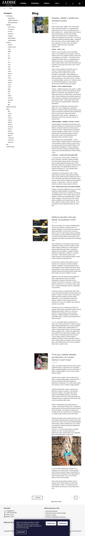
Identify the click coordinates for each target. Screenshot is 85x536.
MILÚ (9, 91)
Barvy (7, 109)
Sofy (9, 65)
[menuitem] (24, 3)
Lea (9, 56)
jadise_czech (10, 515)
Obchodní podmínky (51, 511)
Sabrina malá (12, 47)
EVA (9, 93)
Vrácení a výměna (50, 515)
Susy (9, 76)
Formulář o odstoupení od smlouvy (55, 517)
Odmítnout (51, 523)
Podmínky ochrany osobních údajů (55, 513)
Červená (10, 127)
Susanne (10, 100)
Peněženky (9, 16)
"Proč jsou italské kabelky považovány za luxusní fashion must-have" (64, 357)
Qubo (9, 71)
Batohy (10, 73)
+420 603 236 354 (11, 513)
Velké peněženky (13, 20)
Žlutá (9, 116)
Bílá (9, 111)
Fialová (10, 129)
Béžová (10, 135)
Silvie (9, 69)
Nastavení (21, 532)
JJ (8, 60)
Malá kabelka (11, 38)
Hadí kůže (11, 133)
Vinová (10, 118)
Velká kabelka (12, 40)
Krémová (10, 142)
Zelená (10, 120)
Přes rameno (11, 27)
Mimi (9, 58)
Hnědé (10, 124)
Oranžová (11, 140)
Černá (10, 113)
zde (27, 528)
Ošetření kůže (10, 147)
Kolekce (8, 42)
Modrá (10, 131)
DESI (9, 102)
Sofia (9, 87)
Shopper (10, 36)
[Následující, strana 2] (75, 497)
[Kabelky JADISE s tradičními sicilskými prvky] (40, 25)
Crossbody (11, 29)
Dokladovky (11, 18)
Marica (10, 82)
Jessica (10, 80)
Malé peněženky (12, 22)
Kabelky (8, 25)
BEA (9, 104)
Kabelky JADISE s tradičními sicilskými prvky (65, 19)
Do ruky (10, 31)
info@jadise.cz (10, 511)
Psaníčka (10, 33)
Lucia (9, 85)
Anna (9, 78)
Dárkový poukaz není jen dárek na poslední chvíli (64, 218)
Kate (9, 49)
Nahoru (38, 497)
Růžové (10, 122)
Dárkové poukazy (11, 107)
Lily (9, 53)
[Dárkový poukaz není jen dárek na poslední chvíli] (40, 230)
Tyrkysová (11, 138)
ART (7, 144)
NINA (9, 89)
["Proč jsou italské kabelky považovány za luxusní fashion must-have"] (40, 361)
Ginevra (10, 98)
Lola (9, 62)
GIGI (9, 67)
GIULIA (9, 96)
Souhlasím (62, 523)
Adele (9, 51)
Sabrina (10, 45)
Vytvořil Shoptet (76, 531)
